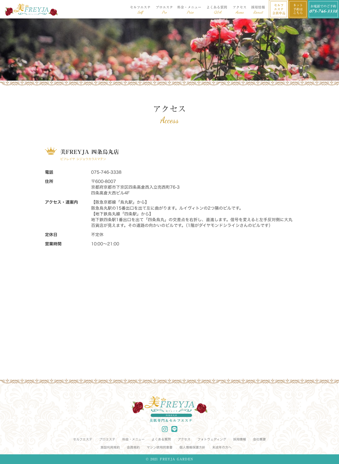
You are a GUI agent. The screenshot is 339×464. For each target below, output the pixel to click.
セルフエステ (82, 439)
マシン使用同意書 (159, 447)
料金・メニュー (133, 439)
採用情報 (239, 439)
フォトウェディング (211, 439)
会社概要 (259, 439)
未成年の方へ (222, 447)
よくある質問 (161, 439)
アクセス (184, 439)
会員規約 (133, 447)
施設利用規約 (110, 447)
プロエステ (107, 439)
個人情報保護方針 (192, 447)
